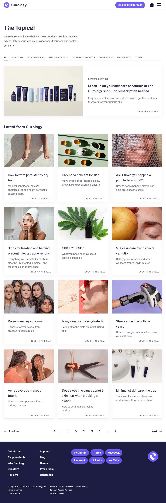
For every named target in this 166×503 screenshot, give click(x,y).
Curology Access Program (60, 490)
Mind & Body (124, 57)
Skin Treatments (58, 57)
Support (45, 451)
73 (84, 431)
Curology (17, 57)
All (6, 57)
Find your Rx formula (130, 5)
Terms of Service (15, 490)
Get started (15, 451)
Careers (45, 463)
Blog (42, 457)
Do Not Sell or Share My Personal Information (68, 486)
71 (68, 431)
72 (76, 431)
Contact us (46, 475)
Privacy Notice (14, 493)
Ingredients (106, 57)
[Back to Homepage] (15, 5)
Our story (13, 469)
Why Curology (16, 463)
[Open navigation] (159, 5)
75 (100, 431)
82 (115, 431)
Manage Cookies (56, 493)
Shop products (16, 457)
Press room (47, 469)
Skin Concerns (36, 57)
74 (92, 431)
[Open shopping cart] (152, 5)
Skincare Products (83, 57)
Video (138, 57)
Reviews (13, 475)
